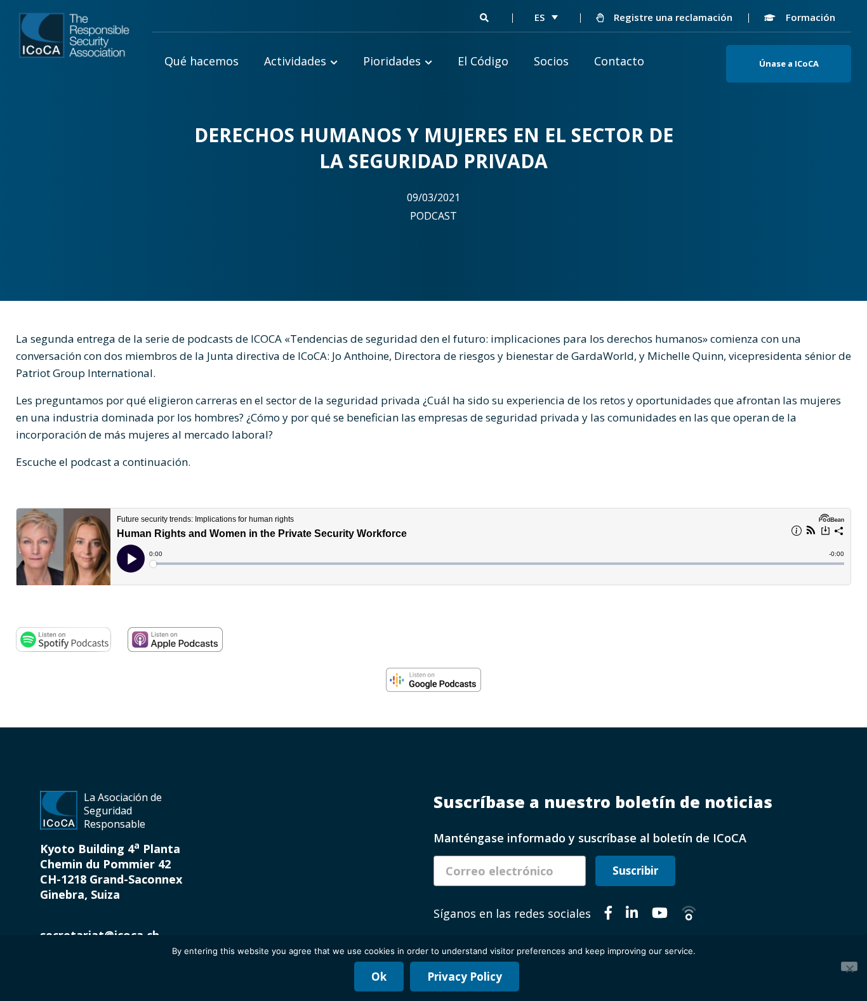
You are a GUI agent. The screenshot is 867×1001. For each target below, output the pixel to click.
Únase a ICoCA (789, 63)
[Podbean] (689, 915)
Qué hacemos (201, 61)
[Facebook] (608, 915)
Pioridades (392, 61)
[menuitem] (546, 17)
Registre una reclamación (671, 17)
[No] (849, 966)
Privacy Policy (464, 976)
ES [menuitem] (539, 17)
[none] (546, 17)
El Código (483, 61)
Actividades (295, 61)
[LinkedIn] (632, 915)
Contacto (619, 61)
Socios (551, 61)
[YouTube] (660, 915)
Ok (379, 976)
